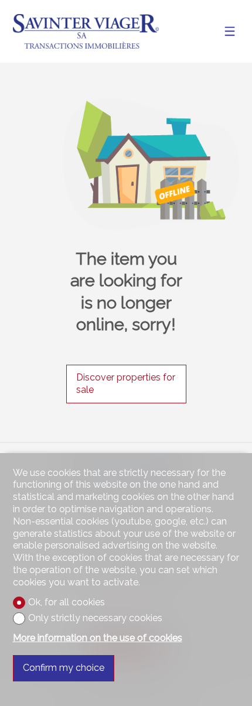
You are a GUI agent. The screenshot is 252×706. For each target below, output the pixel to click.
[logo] (86, 31)
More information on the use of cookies (97, 637)
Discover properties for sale (125, 383)
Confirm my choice (63, 667)
